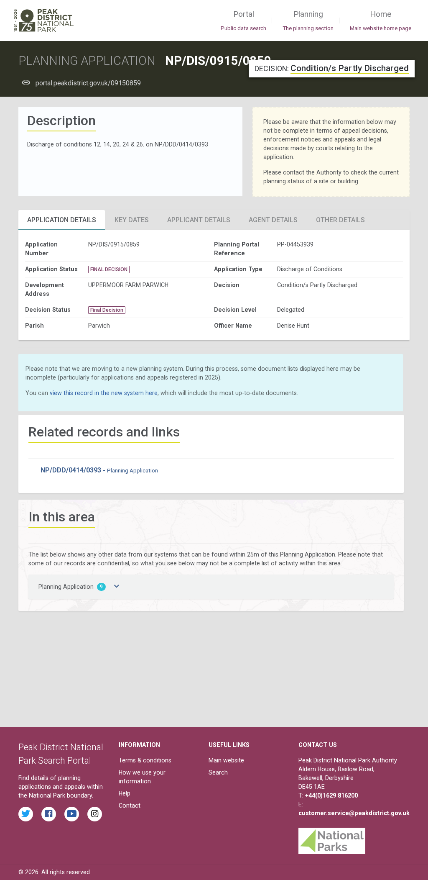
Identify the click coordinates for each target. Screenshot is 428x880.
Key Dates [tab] (132, 220)
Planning (308, 20)
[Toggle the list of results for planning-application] (116, 586)
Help (124, 793)
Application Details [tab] (61, 220)
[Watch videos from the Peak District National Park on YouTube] (71, 814)
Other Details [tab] (340, 220)
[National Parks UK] (331, 839)
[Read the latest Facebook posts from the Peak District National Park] (48, 814)
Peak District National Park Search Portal (60, 754)
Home (380, 20)
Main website (226, 760)
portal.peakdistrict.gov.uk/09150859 (88, 83)
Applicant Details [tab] (198, 220)
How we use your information (142, 777)
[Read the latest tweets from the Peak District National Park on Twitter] (25, 814)
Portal (243, 20)
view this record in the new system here (104, 393)
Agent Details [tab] (273, 220)
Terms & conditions (145, 760)
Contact (129, 805)
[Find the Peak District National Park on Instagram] (94, 814)
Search (218, 772)
